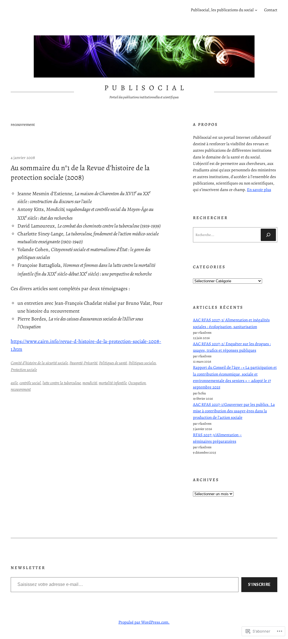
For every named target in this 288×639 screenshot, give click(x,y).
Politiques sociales (142, 363)
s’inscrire (259, 584)
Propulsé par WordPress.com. (144, 622)
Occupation (137, 383)
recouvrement (21, 389)
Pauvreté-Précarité (83, 363)
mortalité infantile (113, 383)
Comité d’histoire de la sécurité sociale (39, 363)
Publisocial (146, 88)
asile (14, 383)
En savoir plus (259, 189)
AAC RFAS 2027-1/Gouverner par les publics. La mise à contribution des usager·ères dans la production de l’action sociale (234, 411)
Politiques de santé (113, 363)
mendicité (89, 383)
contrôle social (30, 383)
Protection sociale (24, 369)
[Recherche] (268, 235)
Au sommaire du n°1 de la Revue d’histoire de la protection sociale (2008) (80, 172)
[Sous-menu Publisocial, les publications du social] (256, 10)
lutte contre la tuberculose (61, 383)
